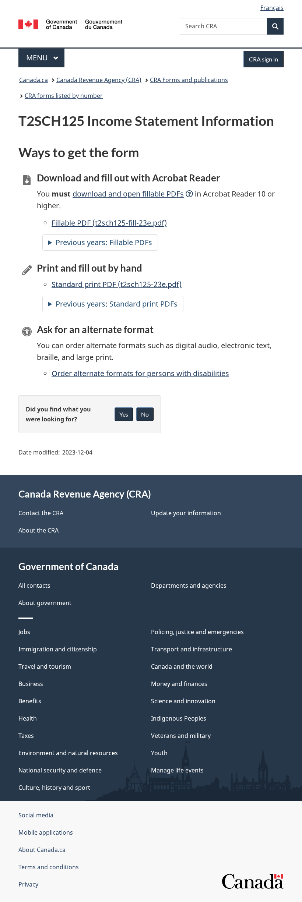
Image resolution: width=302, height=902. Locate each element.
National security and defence (60, 770)
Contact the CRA (40, 513)
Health (27, 718)
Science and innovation (183, 701)
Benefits (29, 701)
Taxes (26, 736)
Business (30, 684)
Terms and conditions (48, 867)
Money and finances (179, 684)
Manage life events (177, 770)
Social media (35, 815)
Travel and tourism (44, 666)
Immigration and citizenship (57, 649)
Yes (123, 414)
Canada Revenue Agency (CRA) (98, 80)
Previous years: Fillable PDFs (104, 242)
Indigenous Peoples (178, 718)
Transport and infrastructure (191, 649)
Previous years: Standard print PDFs (117, 304)
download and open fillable (128, 194)
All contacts (34, 585)
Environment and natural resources (68, 753)
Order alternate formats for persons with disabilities (140, 373)
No (145, 414)
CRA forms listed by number (64, 96)
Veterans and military (181, 736)
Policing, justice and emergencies (197, 632)
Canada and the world (182, 666)
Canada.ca (33, 80)
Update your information (186, 513)
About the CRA (38, 530)
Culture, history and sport (54, 787)
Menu (38, 58)
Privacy (28, 884)
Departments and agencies (188, 585)
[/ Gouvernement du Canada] (70, 23)
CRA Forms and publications (189, 80)
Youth (159, 753)
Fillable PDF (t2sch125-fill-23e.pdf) (109, 223)
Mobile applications (45, 832)
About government (44, 603)
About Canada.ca (42, 850)
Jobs (24, 632)
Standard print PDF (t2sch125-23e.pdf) (117, 284)
